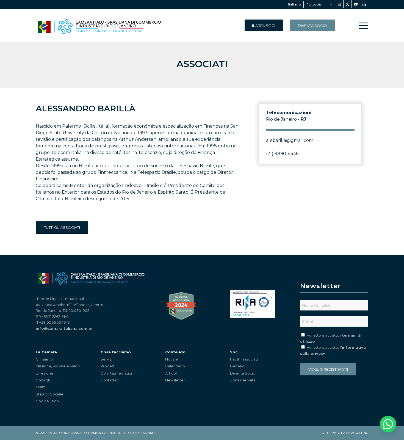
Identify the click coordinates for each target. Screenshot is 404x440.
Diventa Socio (242, 373)
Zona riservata (243, 380)
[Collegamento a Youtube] (356, 4)
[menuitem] (361, 25)
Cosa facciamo (116, 352)
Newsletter (175, 380)
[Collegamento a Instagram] (339, 4)
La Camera (46, 352)
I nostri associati (244, 359)
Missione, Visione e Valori (58, 366)
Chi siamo (44, 359)
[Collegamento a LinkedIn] (364, 4)
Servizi (106, 359)
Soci (234, 352)
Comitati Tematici (116, 373)
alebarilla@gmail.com (289, 140)
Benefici (237, 366)
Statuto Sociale (49, 394)
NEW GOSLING (357, 433)
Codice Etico (47, 401)
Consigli (43, 380)
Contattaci (110, 380)
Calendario (175, 366)
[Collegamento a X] (348, 4)
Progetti (108, 366)
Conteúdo (175, 352)
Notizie (171, 359)
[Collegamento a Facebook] (331, 4)
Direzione (44, 373)
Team (41, 387)
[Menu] (361, 25)
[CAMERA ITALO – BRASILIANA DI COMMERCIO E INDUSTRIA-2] (99, 25)
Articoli (171, 373)
